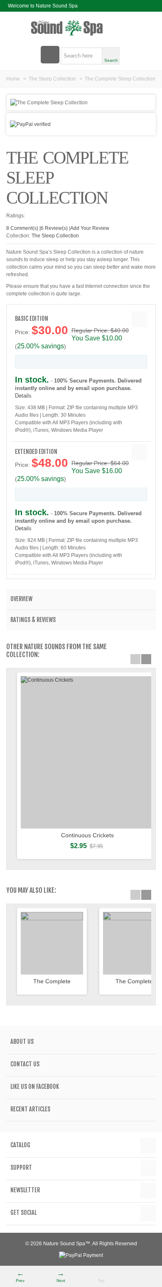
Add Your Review (89, 228)
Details (23, 396)
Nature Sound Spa (64, 1244)
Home (13, 79)
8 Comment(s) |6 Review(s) (37, 228)
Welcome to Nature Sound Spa (43, 6)
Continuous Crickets (87, 835)
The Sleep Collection (52, 79)
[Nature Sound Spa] (81, 28)
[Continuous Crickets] (87, 752)
